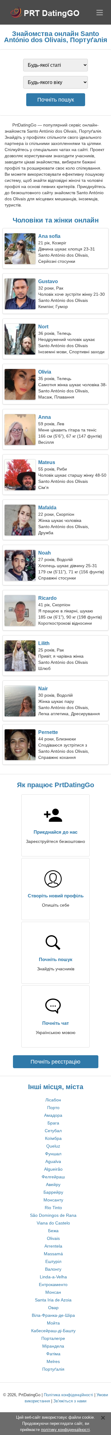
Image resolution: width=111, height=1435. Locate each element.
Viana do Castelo (53, 1223)
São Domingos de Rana (53, 1215)
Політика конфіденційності (68, 1395)
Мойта (53, 1323)
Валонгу (53, 1269)
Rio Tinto (53, 1207)
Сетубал (53, 1130)
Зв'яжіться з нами (69, 1401)
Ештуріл (53, 1261)
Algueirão (53, 1169)
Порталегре (53, 1338)
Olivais (53, 1238)
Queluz (53, 1146)
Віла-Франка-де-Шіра (53, 1315)
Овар (53, 1307)
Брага (53, 1122)
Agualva (53, 1161)
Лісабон (53, 1099)
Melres (53, 1361)
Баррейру (53, 1192)
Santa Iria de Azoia (53, 1299)
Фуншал (53, 1153)
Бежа (53, 1230)
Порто (53, 1107)
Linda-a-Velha (53, 1276)
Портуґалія (53, 1369)
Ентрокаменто (53, 1284)
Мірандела (53, 1346)
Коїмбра (53, 1138)
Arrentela (53, 1246)
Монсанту (53, 1199)
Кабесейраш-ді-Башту (53, 1330)
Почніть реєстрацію (55, 1062)
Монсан (53, 1292)
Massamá (53, 1253)
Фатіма (53, 1353)
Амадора (53, 1115)
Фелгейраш (53, 1176)
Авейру (53, 1184)
